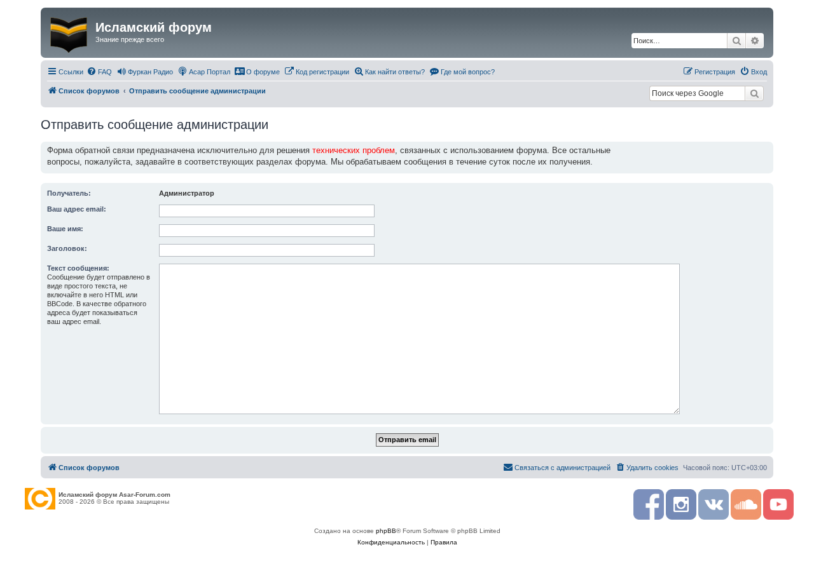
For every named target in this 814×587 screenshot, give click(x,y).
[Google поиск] (754, 93)
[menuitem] (99, 71)
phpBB (386, 530)
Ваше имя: (65, 229)
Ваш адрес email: (76, 209)
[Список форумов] (69, 32)
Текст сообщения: (78, 268)
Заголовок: (67, 248)
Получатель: (69, 193)
